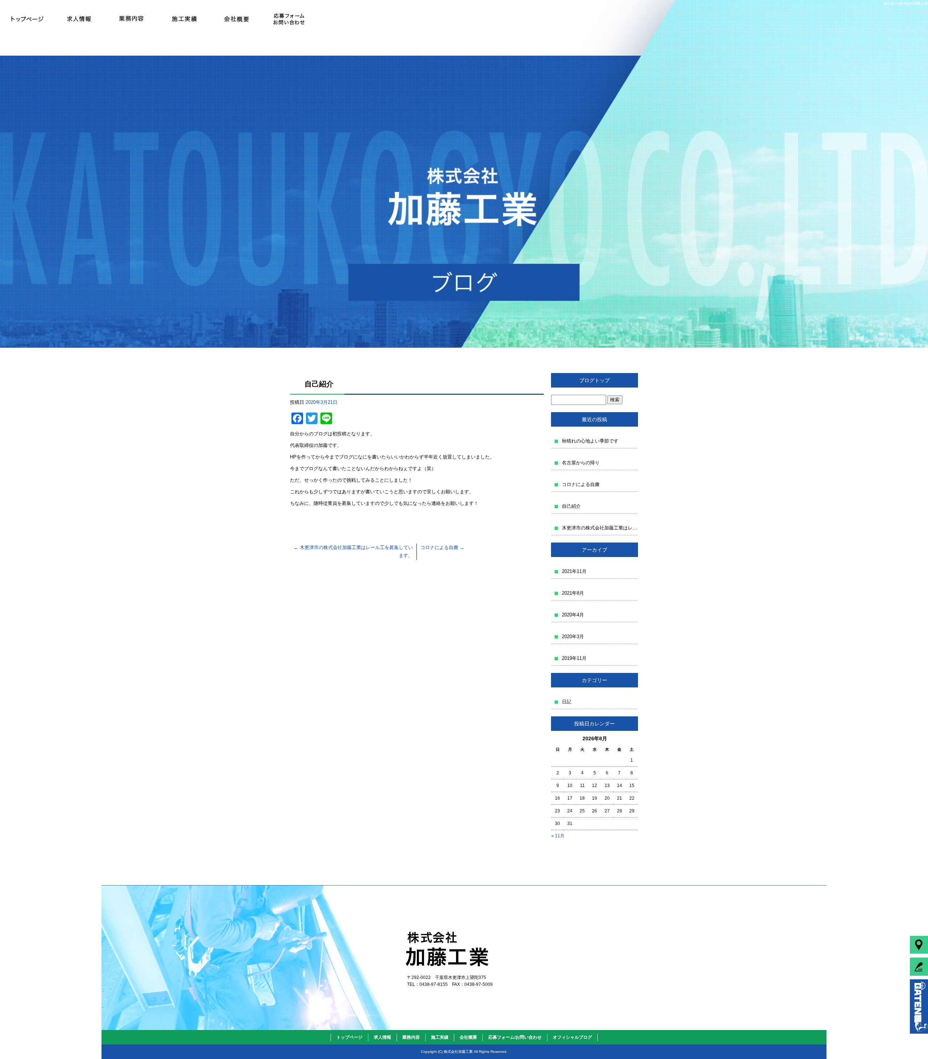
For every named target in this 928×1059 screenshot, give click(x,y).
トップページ (26, 18)
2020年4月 (573, 615)
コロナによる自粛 (442, 547)
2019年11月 (574, 658)
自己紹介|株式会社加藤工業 (905, 3)
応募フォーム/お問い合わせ (289, 18)
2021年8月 (573, 593)
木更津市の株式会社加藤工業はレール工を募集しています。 (600, 528)
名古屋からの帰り (581, 462)
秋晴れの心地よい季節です (590, 441)
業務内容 (131, 18)
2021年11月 (574, 571)
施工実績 (184, 18)
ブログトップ (594, 380)
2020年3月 (573, 636)
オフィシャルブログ (572, 1037)
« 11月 (557, 835)
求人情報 (79, 18)
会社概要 (236, 18)
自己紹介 (571, 506)
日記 (566, 701)
